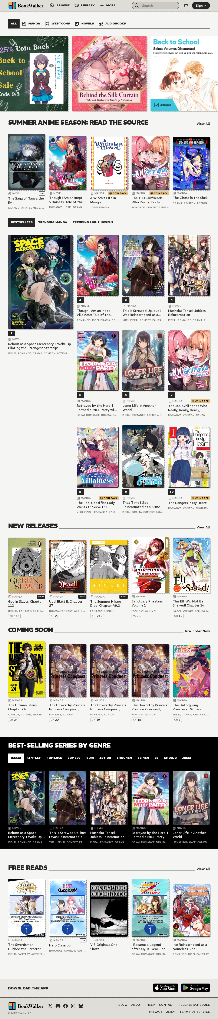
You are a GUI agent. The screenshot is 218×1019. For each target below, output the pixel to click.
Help (151, 1004)
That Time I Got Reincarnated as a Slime (141, 505)
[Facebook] (65, 1006)
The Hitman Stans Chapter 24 (22, 707)
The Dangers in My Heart (187, 503)
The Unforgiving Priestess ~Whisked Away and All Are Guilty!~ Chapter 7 (188, 707)
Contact (166, 1004)
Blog (122, 1004)
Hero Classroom (61, 945)
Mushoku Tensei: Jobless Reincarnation (187, 313)
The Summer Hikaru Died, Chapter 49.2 (105, 603)
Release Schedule (194, 1004)
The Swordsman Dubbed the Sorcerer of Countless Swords (26, 947)
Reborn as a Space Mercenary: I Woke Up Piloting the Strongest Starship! (39, 346)
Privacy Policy (162, 1011)
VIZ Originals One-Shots (104, 947)
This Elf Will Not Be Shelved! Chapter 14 (188, 603)
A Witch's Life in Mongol (103, 200)
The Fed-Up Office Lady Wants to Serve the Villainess (96, 505)
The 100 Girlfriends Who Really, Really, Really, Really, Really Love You (147, 200)
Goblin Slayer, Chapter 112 (25, 603)
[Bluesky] (80, 1006)
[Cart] (185, 5)
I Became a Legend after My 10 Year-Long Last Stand (149, 947)
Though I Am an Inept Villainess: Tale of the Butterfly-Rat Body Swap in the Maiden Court (66, 200)
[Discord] (57, 1006)
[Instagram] (73, 1006)
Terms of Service (194, 1011)
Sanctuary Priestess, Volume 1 (148, 603)
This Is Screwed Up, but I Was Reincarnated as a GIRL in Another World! (141, 313)
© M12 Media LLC (20, 1013)
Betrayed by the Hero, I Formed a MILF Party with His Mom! (97, 408)
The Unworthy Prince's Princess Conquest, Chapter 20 (67, 707)
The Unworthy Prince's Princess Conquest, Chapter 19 (108, 707)
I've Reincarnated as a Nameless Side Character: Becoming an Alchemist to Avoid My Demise (190, 947)
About (136, 1004)
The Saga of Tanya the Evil (26, 200)
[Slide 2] (109, 73)
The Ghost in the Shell (190, 198)
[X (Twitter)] (50, 1006)
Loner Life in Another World (139, 408)
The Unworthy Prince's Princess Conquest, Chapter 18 (149, 707)
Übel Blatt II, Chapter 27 (65, 603)
